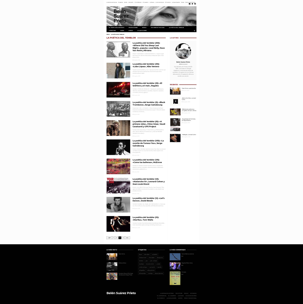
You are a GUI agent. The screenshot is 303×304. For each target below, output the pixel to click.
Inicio (108, 34)
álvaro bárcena (159, 273)
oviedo (158, 264)
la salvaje (141, 264)
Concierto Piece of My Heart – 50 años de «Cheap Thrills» (125, 274)
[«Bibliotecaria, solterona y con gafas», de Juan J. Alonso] (175, 112)
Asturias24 (130, 2)
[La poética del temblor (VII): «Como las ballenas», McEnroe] (118, 166)
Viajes (122, 30)
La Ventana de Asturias (112, 2)
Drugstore (120, 2)
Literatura (112, 30)
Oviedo (130, 30)
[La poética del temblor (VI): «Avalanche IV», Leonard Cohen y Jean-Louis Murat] (118, 185)
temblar (150, 273)
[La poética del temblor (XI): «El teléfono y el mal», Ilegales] (118, 90)
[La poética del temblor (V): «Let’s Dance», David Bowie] (118, 205)
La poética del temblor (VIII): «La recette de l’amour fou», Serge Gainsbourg (148, 143)
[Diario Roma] (112, 256)
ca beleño (154, 254)
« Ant (109, 237)
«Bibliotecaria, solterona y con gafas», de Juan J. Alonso (189, 109)
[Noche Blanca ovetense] (175, 256)
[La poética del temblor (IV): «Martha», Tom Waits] (118, 224)
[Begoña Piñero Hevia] (175, 265)
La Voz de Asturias (160, 2)
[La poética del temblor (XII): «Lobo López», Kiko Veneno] (118, 70)
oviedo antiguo (143, 267)
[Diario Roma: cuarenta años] (175, 91)
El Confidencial (138, 2)
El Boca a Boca (122, 263)
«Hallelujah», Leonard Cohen (189, 134)
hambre (141, 260)
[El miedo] (175, 278)
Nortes (182, 2)
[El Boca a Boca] (112, 266)
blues (140, 254)
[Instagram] (195, 4)
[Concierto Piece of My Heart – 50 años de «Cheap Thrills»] (112, 276)
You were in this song (158, 27)
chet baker (152, 257)
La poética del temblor (176, 27)
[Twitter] (192, 4)
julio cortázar (153, 260)
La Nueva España (176, 2)
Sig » (127, 237)
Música (144, 27)
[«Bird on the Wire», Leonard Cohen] (175, 101)
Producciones (133, 27)
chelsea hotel (142, 257)
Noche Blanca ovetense (188, 254)
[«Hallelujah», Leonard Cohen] (175, 138)
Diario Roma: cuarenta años (189, 88)
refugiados (142, 270)
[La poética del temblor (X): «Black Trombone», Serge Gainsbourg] (118, 109)
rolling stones (150, 270)
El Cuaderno (145, 2)
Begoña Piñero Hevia (187, 263)
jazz (147, 260)
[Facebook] (189, 4)
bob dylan (147, 254)
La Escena (152, 2)
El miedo (184, 272)
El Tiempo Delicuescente (116, 27)
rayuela (159, 267)
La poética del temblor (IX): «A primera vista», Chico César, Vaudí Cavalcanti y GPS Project (149, 124)
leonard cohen (150, 264)
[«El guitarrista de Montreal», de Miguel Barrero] (175, 124)
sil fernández (142, 273)
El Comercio (168, 2)
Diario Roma (121, 254)
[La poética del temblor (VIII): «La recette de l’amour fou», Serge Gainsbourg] (118, 147)
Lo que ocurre (142, 30)
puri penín (152, 267)
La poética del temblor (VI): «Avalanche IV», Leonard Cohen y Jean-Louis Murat (149, 181)
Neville (125, 2)
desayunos (160, 257)
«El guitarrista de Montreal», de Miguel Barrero (189, 119)
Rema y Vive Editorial (190, 2)
